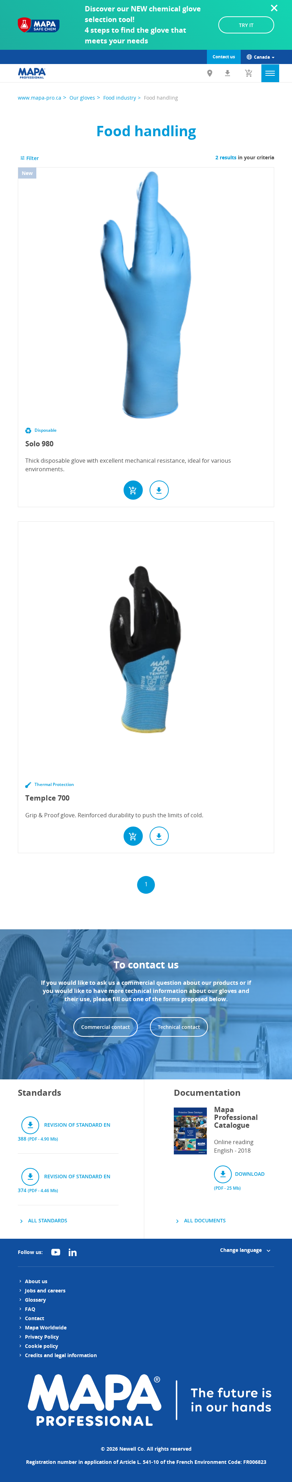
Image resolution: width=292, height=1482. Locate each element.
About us (36, 1281)
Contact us (224, 57)
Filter (32, 158)
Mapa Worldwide (46, 1327)
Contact (34, 1318)
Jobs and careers (45, 1290)
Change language (241, 1250)
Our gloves (82, 97)
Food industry (119, 97)
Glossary (35, 1299)
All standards (47, 1220)
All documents (204, 1220)
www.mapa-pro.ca (39, 97)
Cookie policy (41, 1346)
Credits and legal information (61, 1355)
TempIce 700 (47, 798)
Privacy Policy (42, 1336)
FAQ (30, 1309)
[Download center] (227, 73)
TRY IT (246, 25)
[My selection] (249, 73)
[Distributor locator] (210, 73)
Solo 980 (39, 443)
